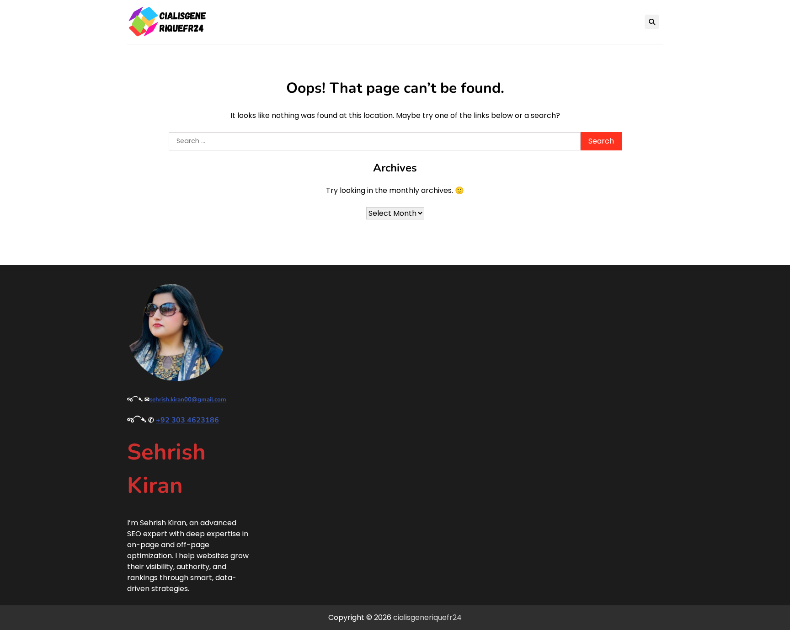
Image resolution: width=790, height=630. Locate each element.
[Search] (652, 22)
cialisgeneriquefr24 (427, 617)
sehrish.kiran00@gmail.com (187, 399)
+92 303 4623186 (187, 420)
